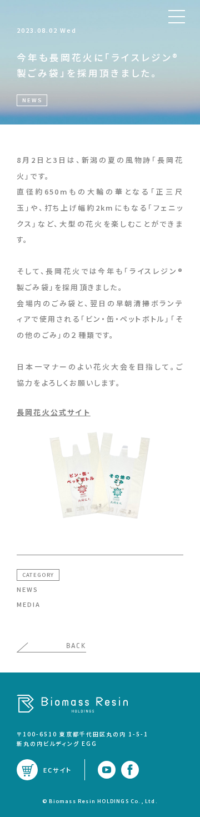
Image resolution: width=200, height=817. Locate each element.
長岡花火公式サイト (54, 412)
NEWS (27, 589)
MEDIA (29, 604)
